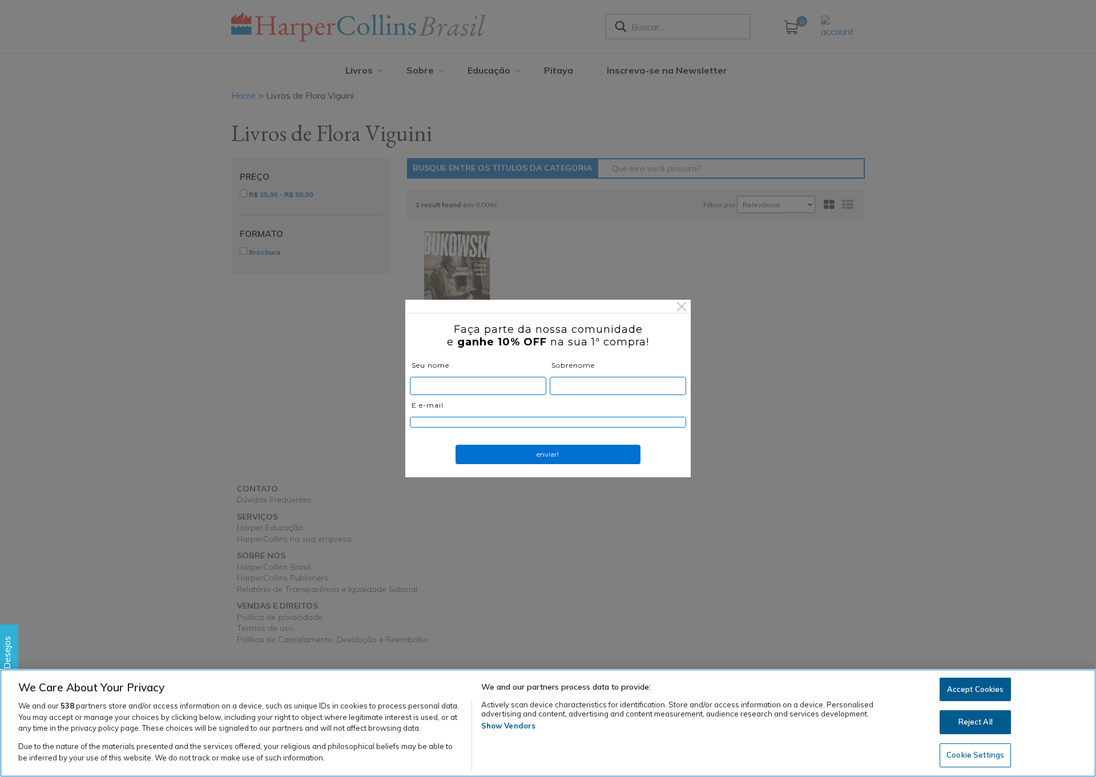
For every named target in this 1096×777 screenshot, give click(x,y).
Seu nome (430, 365)
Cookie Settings (975, 754)
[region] (548, 723)
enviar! (548, 454)
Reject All (975, 721)
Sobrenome (573, 365)
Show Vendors (508, 725)
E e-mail (428, 405)
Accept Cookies (975, 689)
